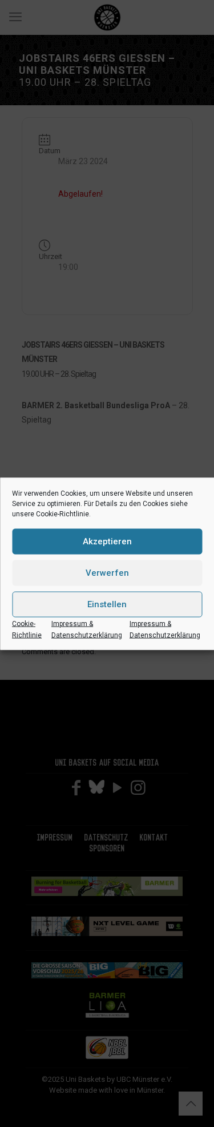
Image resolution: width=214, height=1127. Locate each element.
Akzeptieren (107, 541)
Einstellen (107, 604)
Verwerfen (107, 573)
